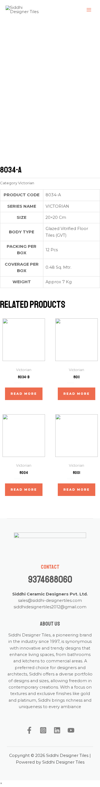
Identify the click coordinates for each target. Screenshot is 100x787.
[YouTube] (71, 730)
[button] (1, 783)
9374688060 (50, 579)
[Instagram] (43, 730)
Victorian (26, 183)
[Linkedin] (57, 730)
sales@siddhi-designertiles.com (50, 600)
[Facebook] (29, 730)
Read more (24, 394)
